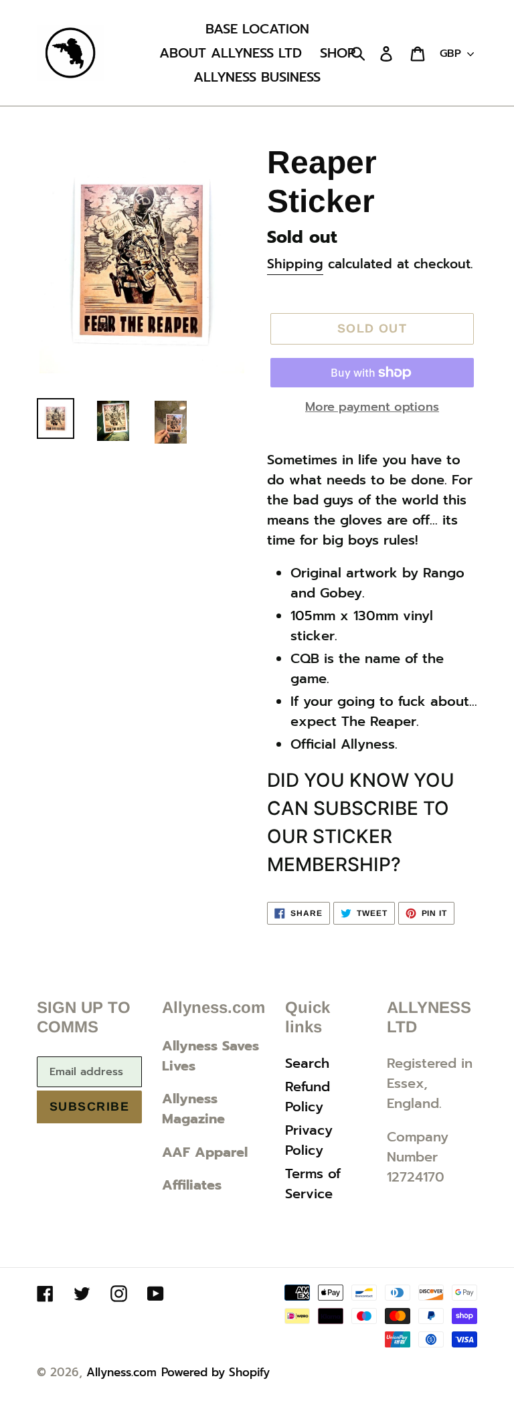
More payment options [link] (372, 407)
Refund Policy (307, 1096)
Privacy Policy (309, 1140)
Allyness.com (121, 1372)
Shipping (295, 264)
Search (307, 1063)
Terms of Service (313, 1183)
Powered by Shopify (215, 1372)
